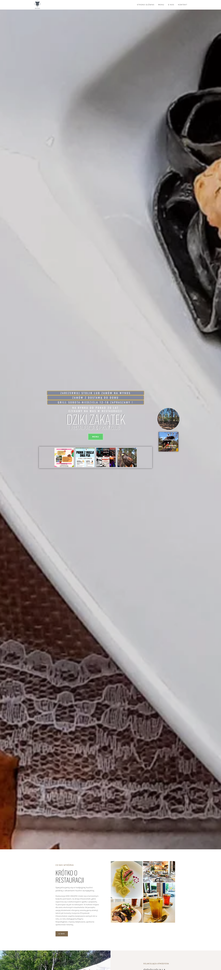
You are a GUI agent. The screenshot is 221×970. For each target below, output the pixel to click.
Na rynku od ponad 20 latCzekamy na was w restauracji (96, 409)
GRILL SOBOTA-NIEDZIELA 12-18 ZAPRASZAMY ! (95, 402)
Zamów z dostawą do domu (95, 397)
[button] (56, 457)
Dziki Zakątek (95, 419)
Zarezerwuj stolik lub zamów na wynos (95, 393)
